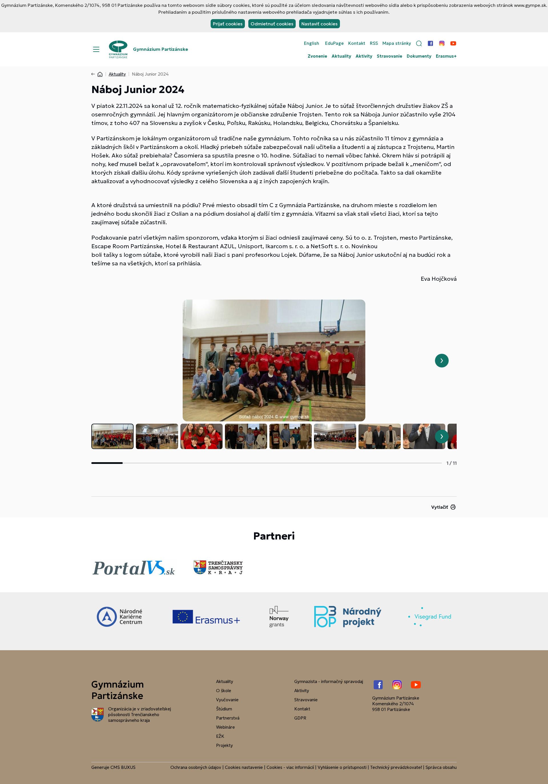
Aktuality (341, 56)
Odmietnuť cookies (272, 24)
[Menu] (96, 49)
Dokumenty (419, 56)
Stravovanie (389, 56)
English (311, 43)
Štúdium (224, 709)
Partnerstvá (227, 718)
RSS (374, 43)
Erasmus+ (446, 56)
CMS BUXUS (123, 767)
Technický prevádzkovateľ (396, 767)
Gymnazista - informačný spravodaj (328, 681)
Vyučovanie (227, 699)
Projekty (224, 745)
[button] (419, 43)
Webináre (225, 727)
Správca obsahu (441, 767)
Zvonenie (317, 56)
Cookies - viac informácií (290, 767)
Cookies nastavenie (244, 767)
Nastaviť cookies (319, 24)
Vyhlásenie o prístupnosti (342, 767)
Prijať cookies (228, 24)
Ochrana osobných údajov (195, 767)
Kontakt (356, 43)
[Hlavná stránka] (100, 74)
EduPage (334, 43)
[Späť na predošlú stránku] (94, 74)
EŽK (220, 736)
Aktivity (364, 56)
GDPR (300, 718)
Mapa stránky (396, 43)
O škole (223, 690)
